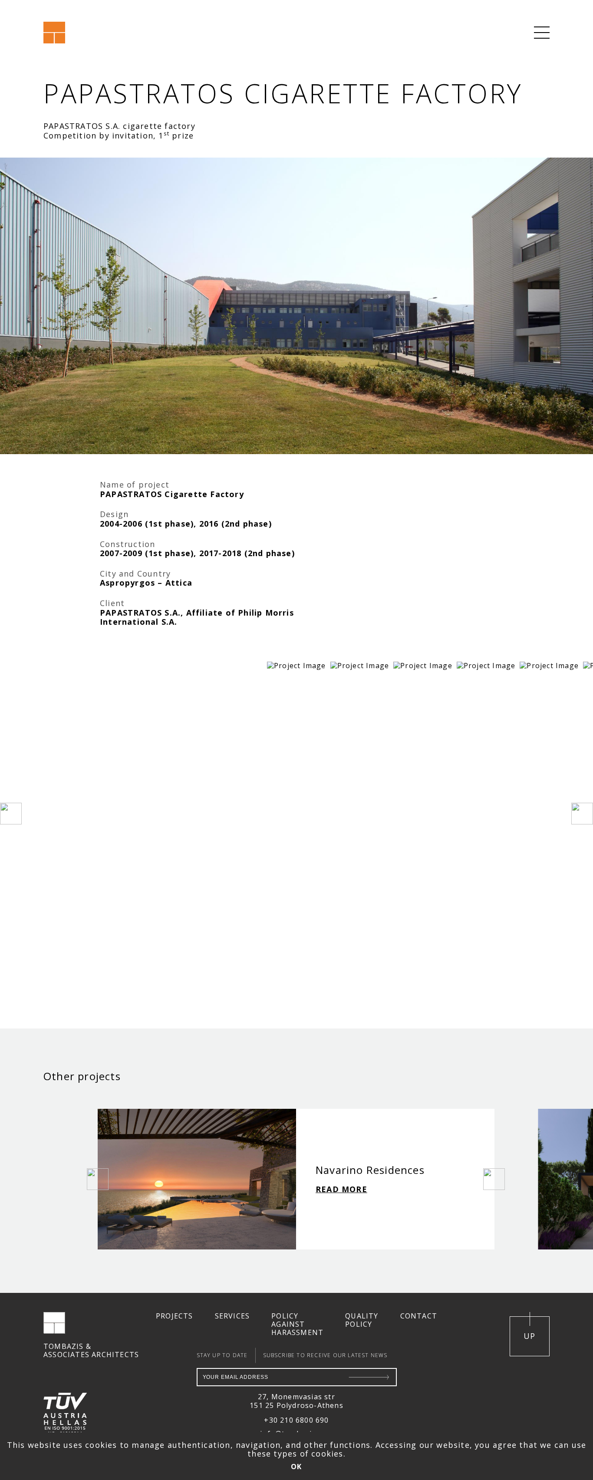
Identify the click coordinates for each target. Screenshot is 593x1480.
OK (296, 1466)
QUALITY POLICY (361, 1320)
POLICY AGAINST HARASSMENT (297, 1324)
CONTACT (418, 1316)
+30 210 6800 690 (296, 1420)
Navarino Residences (370, 1170)
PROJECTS (174, 1316)
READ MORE (341, 1189)
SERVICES (232, 1316)
